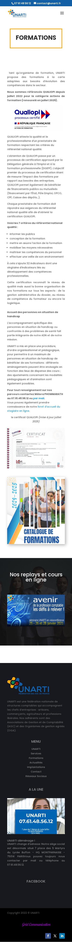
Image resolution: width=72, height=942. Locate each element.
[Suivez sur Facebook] (48, 936)
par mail (38, 398)
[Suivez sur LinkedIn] (62, 936)
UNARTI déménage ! (21, 841)
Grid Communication (36, 924)
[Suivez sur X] (55, 936)
